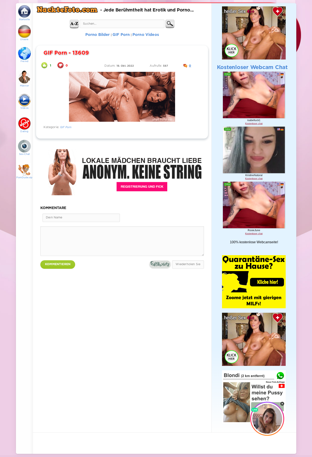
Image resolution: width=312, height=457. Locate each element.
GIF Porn (65, 127)
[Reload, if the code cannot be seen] (160, 264)
